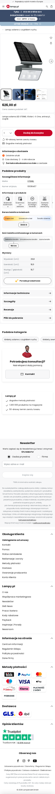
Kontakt (6, 544)
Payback (6, 620)
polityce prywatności (41, 523)
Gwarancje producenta (14, 572)
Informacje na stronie (17, 638)
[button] (6, 94)
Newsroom (7, 629)
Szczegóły (9, 301)
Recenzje (9, 309)
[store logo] (14, 6)
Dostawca (9, 706)
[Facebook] (19, 761)
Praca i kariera (9, 610)
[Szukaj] (47, 6)
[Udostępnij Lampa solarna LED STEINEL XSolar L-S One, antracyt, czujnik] (51, 43)
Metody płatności (11, 563)
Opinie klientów (12, 724)
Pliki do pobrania (13, 318)
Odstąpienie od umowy (15, 540)
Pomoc (6, 549)
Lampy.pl (8, 586)
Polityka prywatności (13, 653)
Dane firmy (8, 658)
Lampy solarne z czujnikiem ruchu (21, 29)
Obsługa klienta (13, 534)
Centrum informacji (12, 644)
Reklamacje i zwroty (12, 558)
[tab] (27, 556)
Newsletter (8, 601)
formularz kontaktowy (27, 520)
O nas (5, 592)
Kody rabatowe (10, 615)
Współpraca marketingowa (16, 596)
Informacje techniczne (17, 293)
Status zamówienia (12, 554)
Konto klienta (9, 577)
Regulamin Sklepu (11, 648)
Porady (17, 624)
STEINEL (31, 181)
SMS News (7, 606)
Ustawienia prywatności (14, 766)
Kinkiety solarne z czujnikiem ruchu (20, 339)
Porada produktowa (30, 280)
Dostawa (6, 568)
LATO (26, 19)
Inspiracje (7, 624)
